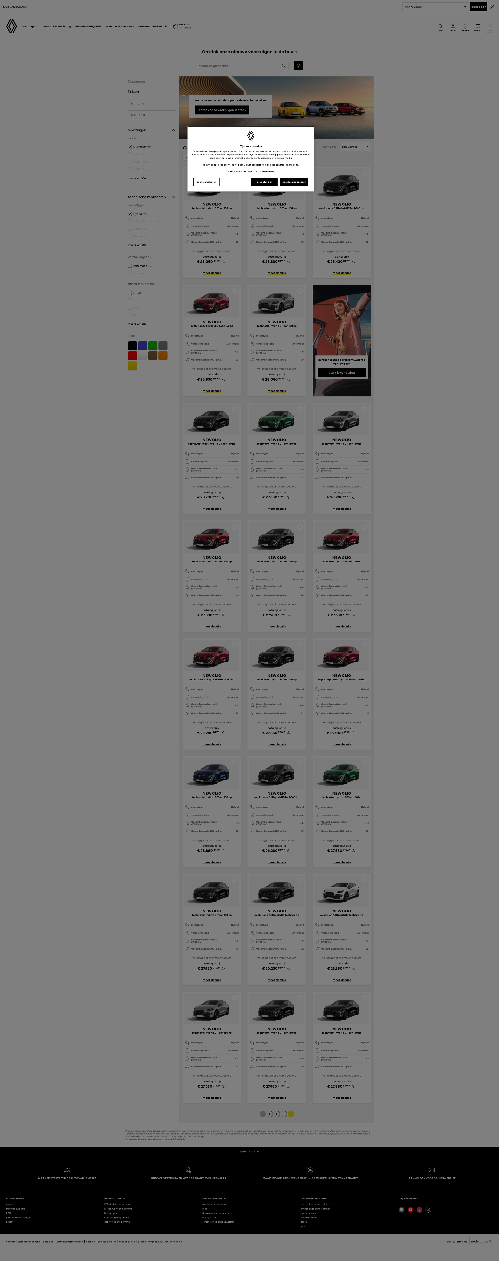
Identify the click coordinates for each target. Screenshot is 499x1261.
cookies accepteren (294, 182)
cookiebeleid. (267, 171)
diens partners (216, 151)
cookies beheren (207, 182)
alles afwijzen (265, 182)
